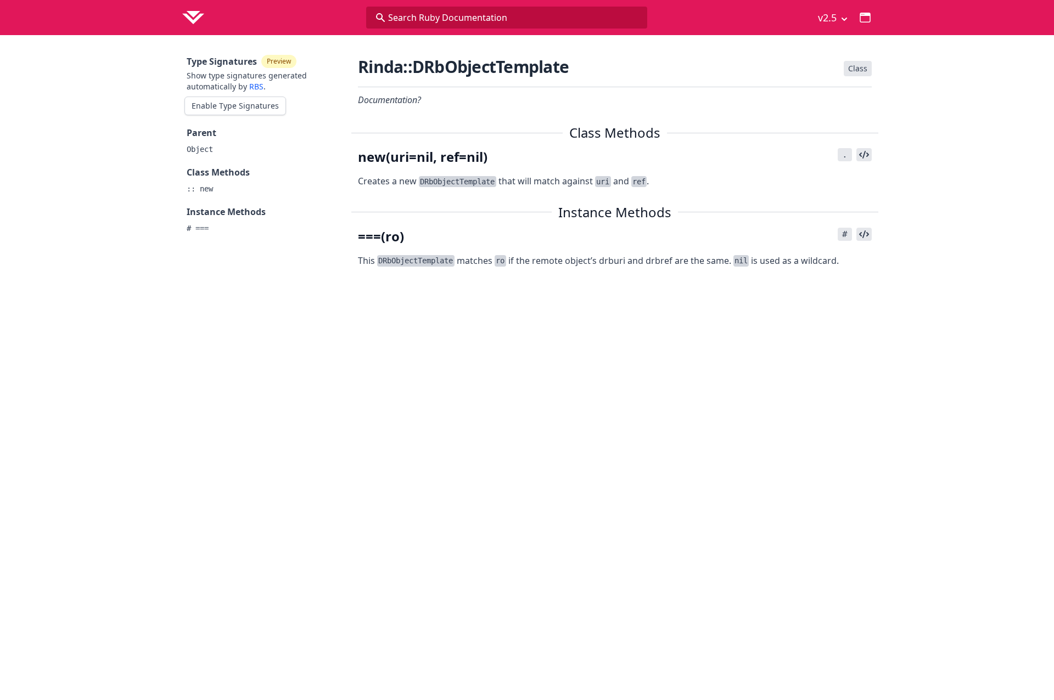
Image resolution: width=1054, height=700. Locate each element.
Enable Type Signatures (235, 105)
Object (200, 149)
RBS (256, 86)
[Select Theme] (865, 17)
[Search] (380, 18)
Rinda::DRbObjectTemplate (463, 66)
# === (198, 228)
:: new (200, 188)
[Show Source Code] (864, 154)
